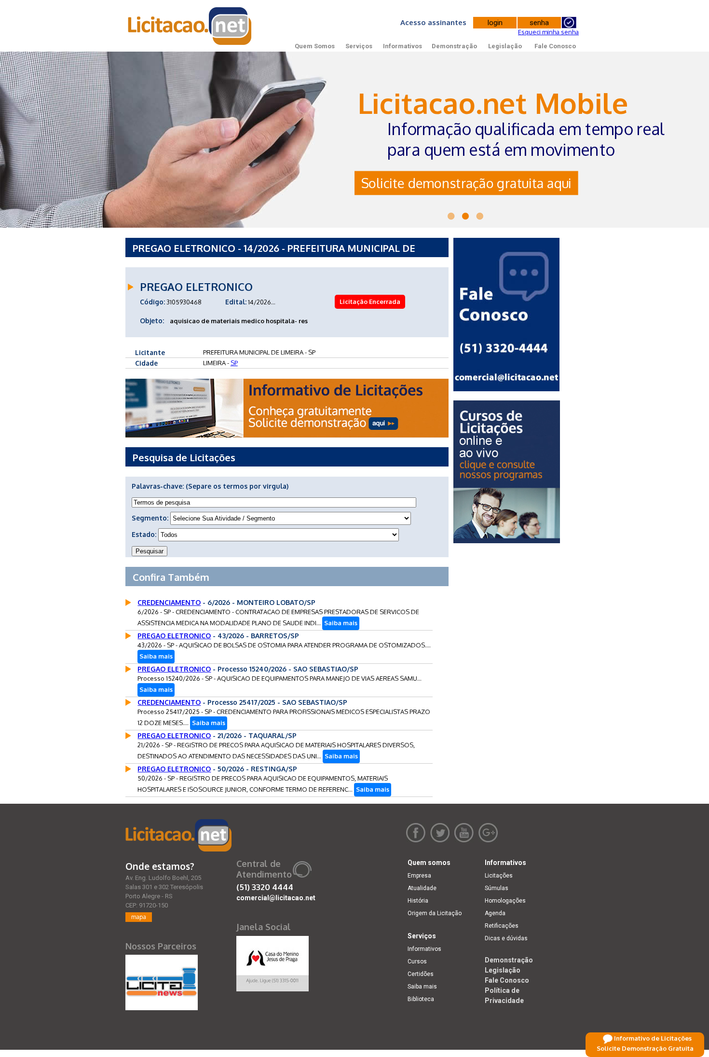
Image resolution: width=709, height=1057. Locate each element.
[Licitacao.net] (178, 835)
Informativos (402, 46)
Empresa (419, 875)
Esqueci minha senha (548, 32)
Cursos (417, 961)
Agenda (495, 913)
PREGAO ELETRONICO (174, 635)
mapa (138, 916)
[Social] (272, 961)
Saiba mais (340, 623)
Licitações (499, 875)
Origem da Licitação (435, 913)
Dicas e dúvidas (506, 938)
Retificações (501, 925)
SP (234, 363)
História (418, 900)
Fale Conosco (555, 46)
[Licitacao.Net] (190, 26)
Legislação (505, 46)
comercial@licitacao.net (275, 898)
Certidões (421, 974)
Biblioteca (421, 999)
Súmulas (496, 888)
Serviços (358, 46)
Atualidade (422, 888)
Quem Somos (315, 46)
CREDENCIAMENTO (169, 602)
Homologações (505, 900)
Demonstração (454, 46)
